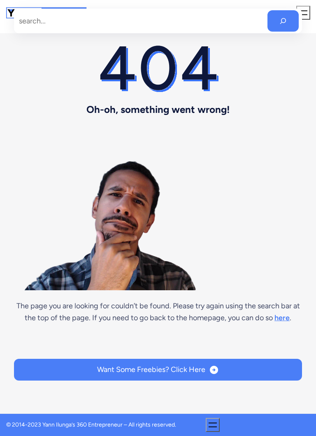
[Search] (283, 21)
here (282, 317)
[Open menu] (213, 425)
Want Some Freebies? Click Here (151, 369)
